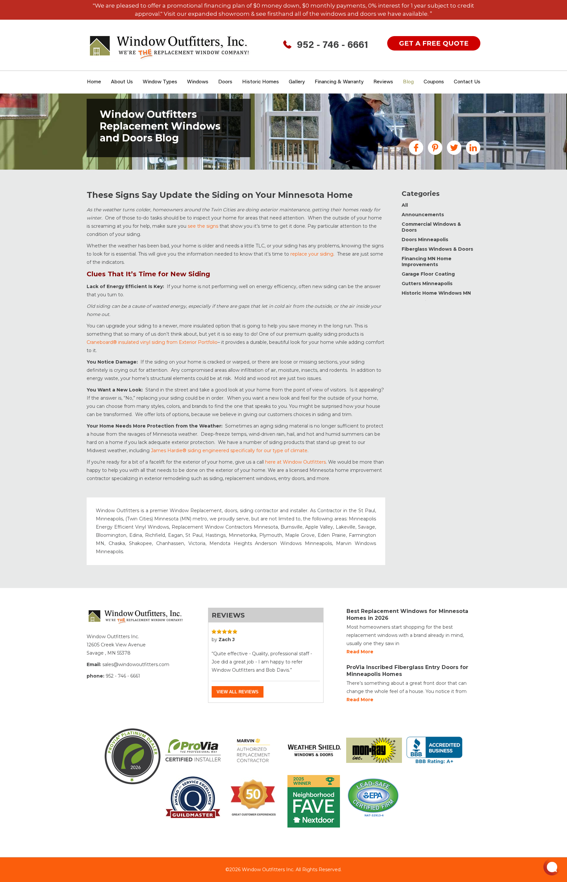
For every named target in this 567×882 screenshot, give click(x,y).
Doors (225, 82)
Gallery (297, 82)
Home (94, 82)
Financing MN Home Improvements (427, 261)
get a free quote (434, 43)
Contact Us (467, 82)
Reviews (383, 82)
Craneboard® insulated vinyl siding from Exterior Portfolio (152, 342)
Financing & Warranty (339, 82)
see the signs (203, 226)
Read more (359, 652)
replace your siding (311, 254)
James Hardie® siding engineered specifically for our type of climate (229, 450)
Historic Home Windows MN (436, 293)
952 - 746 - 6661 (332, 46)
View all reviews (238, 691)
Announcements (423, 215)
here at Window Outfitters (295, 462)
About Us (122, 82)
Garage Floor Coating (428, 274)
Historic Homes (260, 82)
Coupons (434, 82)
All (405, 205)
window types (160, 82)
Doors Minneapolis (425, 239)
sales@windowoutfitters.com (135, 664)
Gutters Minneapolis (427, 283)
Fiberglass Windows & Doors (437, 249)
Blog (408, 82)
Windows (197, 82)
